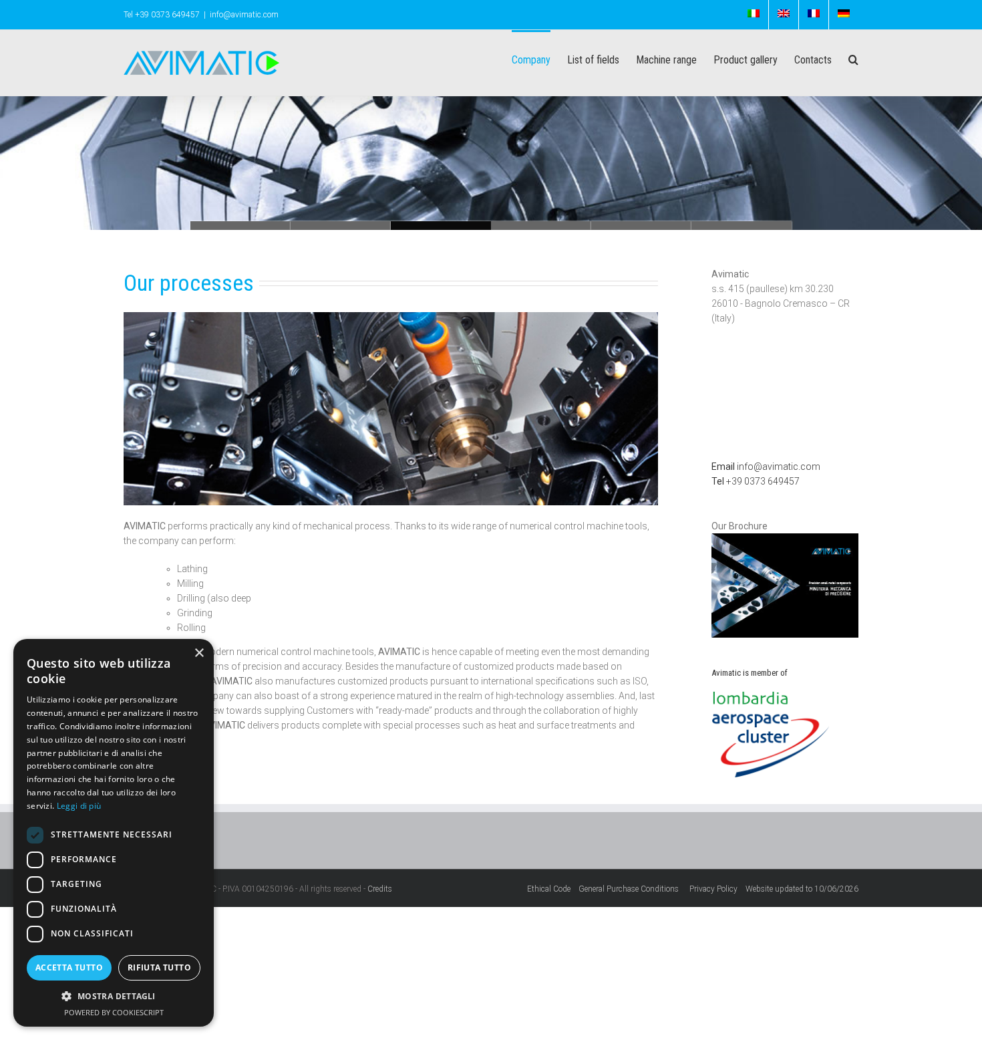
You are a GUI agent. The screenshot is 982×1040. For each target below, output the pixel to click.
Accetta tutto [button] (69, 967)
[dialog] (113, 833)
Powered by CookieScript (114, 1012)
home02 (641, 225)
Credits (379, 889)
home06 (240, 225)
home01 (741, 225)
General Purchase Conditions (631, 889)
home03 (541, 225)
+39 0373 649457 (755, 481)
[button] (113, 996)
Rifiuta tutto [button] (159, 967)
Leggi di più (79, 805)
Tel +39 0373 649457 (162, 14)
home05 (341, 225)
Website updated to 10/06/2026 (802, 889)
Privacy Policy (717, 889)
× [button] (199, 653)
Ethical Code (553, 889)
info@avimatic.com (244, 14)
